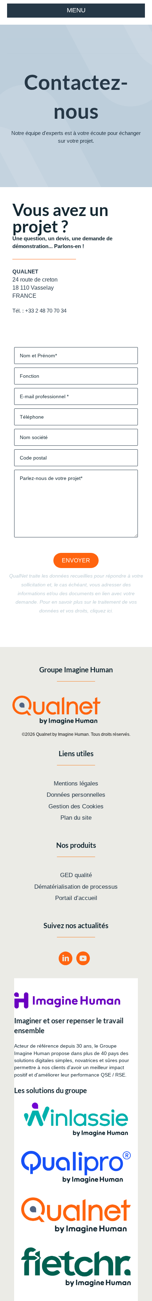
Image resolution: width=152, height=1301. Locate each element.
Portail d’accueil (76, 898)
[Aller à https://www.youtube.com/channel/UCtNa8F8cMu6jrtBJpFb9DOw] (83, 959)
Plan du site (76, 817)
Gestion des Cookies (76, 806)
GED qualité (76, 875)
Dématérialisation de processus (76, 886)
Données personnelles (76, 794)
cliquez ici (101, 610)
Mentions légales (76, 783)
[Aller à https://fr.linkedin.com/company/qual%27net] (65, 959)
